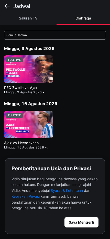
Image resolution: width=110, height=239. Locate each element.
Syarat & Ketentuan (67, 190)
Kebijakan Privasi (26, 196)
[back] (7, 6)
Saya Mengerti (81, 222)
